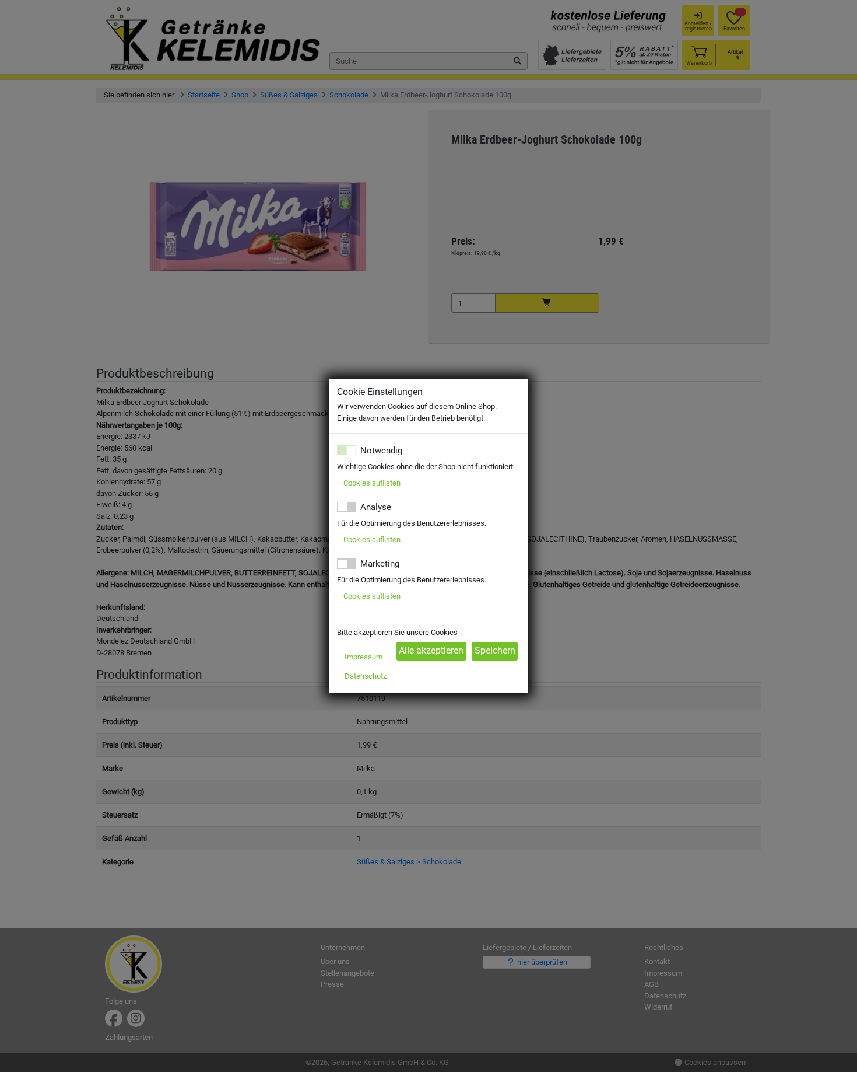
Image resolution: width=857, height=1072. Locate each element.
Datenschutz (366, 676)
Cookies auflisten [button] (372, 483)
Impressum (363, 656)
